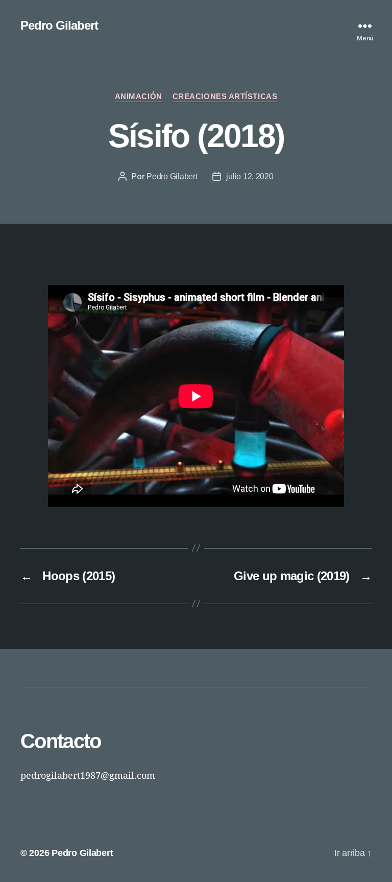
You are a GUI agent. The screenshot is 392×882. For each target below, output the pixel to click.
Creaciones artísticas (225, 96)
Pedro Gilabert (59, 25)
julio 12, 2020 (249, 176)
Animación (138, 96)
